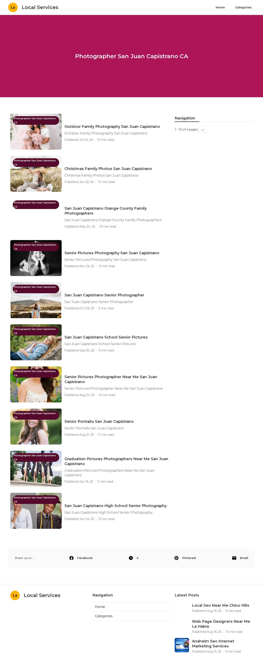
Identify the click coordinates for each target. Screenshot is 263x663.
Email (244, 558)
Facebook (85, 558)
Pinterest (189, 558)
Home (220, 7)
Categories (243, 7)
